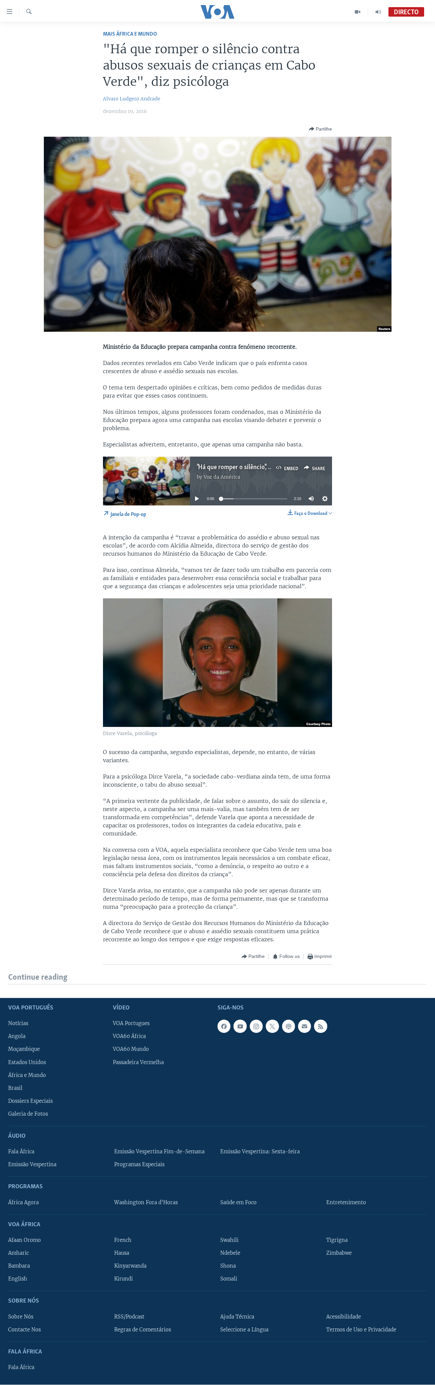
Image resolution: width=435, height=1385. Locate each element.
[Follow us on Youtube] (239, 1026)
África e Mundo (27, 1075)
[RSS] (320, 1026)
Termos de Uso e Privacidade (361, 1330)
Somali (228, 1279)
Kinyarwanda (130, 1266)
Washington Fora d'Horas (146, 1202)
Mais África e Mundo (130, 34)
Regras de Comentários (142, 1330)
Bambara (19, 1266)
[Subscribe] (304, 1026)
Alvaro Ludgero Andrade (131, 99)
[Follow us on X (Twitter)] (272, 1026)
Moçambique (24, 1049)
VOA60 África (129, 1036)
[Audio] (378, 12)
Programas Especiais (139, 1164)
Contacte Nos (24, 1330)
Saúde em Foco (238, 1202)
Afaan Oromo (24, 1240)
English (17, 1279)
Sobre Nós (20, 1317)
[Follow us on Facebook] (224, 1026)
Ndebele (230, 1253)
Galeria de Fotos (28, 1114)
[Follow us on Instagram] (256, 1026)
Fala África (21, 1152)
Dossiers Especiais (30, 1101)
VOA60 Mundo (131, 1049)
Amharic (18, 1253)
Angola (16, 1036)
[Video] (357, 12)
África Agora (23, 1202)
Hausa (121, 1253)
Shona (228, 1266)
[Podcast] (288, 1026)
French (123, 1240)
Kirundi (123, 1279)
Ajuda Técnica (237, 1317)
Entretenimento (346, 1202)
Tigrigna (337, 1240)
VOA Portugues (131, 1023)
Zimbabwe (339, 1253)
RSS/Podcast (129, 1317)
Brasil (15, 1088)
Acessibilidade (343, 1317)
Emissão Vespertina (32, 1164)
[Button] (320, 129)
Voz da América (222, 477)
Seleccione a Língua (244, 1330)
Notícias (18, 1023)
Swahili (229, 1240)
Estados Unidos (27, 1062)
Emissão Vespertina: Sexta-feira (260, 1152)
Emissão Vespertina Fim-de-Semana (159, 1152)
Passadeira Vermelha (138, 1062)
